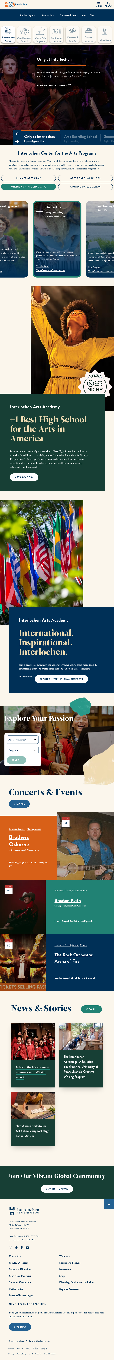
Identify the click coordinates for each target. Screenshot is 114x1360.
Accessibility (21, 1353)
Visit (84, 15)
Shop (62, 1276)
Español (11, 1348)
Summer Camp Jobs (20, 1282)
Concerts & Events (69, 15)
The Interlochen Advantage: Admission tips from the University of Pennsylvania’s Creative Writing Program (81, 1066)
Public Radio (16, 1289)
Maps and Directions (20, 1269)
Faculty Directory (18, 1263)
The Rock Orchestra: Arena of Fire (73, 958)
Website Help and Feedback (45, 1353)
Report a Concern (69, 1289)
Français (20, 1348)
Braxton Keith (67, 900)
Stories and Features (70, 1263)
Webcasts (64, 1256)
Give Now (20, 1327)
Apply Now (40, 267)
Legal (31, 1353)
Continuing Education (85, 186)
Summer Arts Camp (28, 178)
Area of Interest (17, 739)
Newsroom (65, 1269)
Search (16, 760)
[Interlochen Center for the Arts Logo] (16, 4)
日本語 (35, 1348)
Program (13, 750)
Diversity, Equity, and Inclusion (76, 1282)
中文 (28, 1348)
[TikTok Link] (16, 1248)
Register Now (95, 267)
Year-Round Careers (20, 1276)
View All (19, 804)
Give (92, 15)
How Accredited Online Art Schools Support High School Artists (32, 1130)
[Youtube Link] (27, 1248)
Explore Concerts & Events (29, 96)
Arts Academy (24, 477)
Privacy (11, 1353)
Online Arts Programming (28, 186)
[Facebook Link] (21, 1248)
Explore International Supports (61, 679)
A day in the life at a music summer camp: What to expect (33, 1072)
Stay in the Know (57, 1189)
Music (30, 829)
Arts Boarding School (85, 178)
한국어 (44, 1348)
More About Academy (45, 271)
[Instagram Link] (10, 1248)
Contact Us (15, 1256)
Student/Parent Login (21, 1295)
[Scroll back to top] (109, 1204)
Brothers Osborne (19, 841)
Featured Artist (17, 829)
